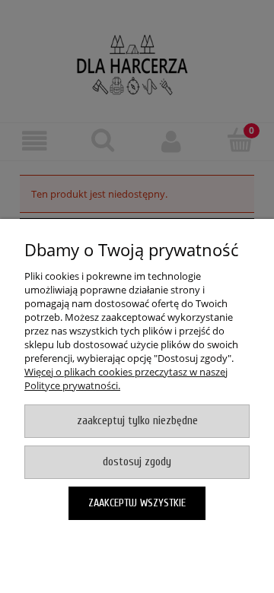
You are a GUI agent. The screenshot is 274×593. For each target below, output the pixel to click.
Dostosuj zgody (137, 461)
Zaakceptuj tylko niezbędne (137, 420)
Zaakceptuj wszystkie (137, 502)
